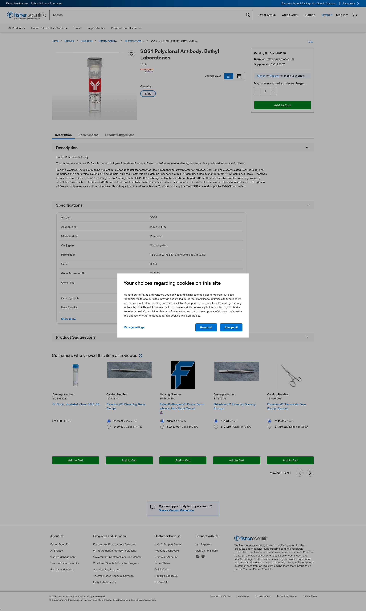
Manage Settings (134, 327)
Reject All (206, 327)
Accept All (231, 327)
